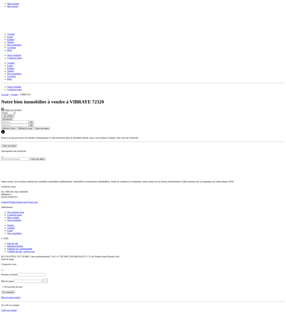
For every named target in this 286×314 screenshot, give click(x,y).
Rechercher (7, 119)
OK (31, 122)
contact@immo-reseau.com (14, 202)
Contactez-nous (14, 58)
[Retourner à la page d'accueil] (20, 29)
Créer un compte (9, 310)
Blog (9, 50)
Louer (10, 37)
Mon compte (13, 3)
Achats (14, 94)
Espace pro (32, 202)
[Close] (2, 156)
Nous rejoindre (14, 55)
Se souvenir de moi (13, 287)
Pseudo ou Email (9, 274)
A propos (11, 47)
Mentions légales (15, 246)
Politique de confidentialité (19, 249)
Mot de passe (7, 281)
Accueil (4, 94)
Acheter (11, 34)
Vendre (10, 42)
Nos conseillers (14, 45)
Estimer (10, 39)
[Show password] (45, 281)
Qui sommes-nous (15, 212)
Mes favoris (12, 6)
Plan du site (12, 243)
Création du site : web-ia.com (21, 251)
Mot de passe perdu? (11, 297)
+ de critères (7, 116)
